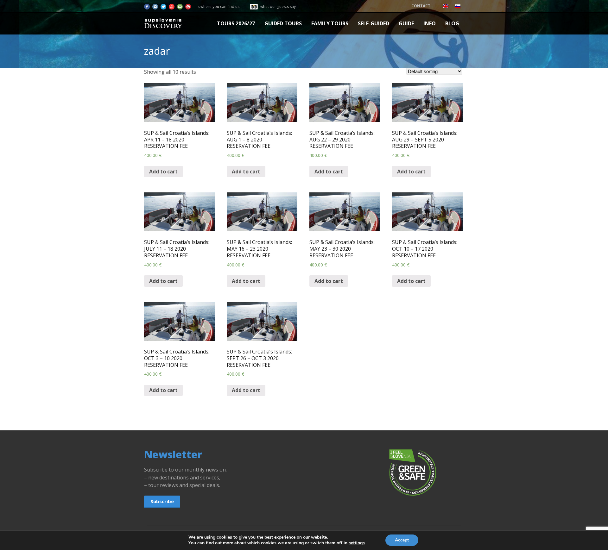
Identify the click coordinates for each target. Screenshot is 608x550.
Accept (402, 540)
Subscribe (162, 501)
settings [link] (357, 543)
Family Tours (329, 23)
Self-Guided (373, 23)
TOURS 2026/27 (236, 23)
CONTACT (420, 6)
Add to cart (163, 171)
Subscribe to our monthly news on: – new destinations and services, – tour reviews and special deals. (185, 477)
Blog (452, 23)
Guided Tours (283, 23)
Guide (406, 23)
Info (429, 23)
